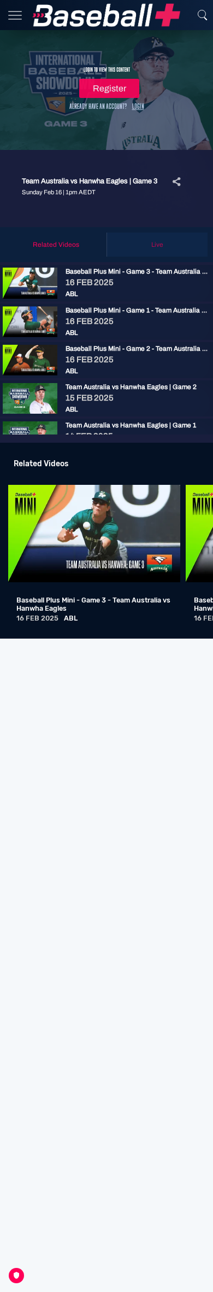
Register (109, 88)
